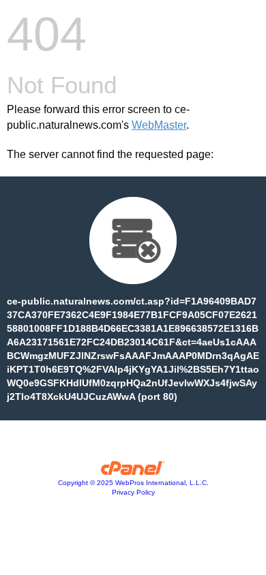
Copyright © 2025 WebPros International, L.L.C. (133, 482)
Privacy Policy (133, 492)
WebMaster (159, 125)
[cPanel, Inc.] (133, 471)
